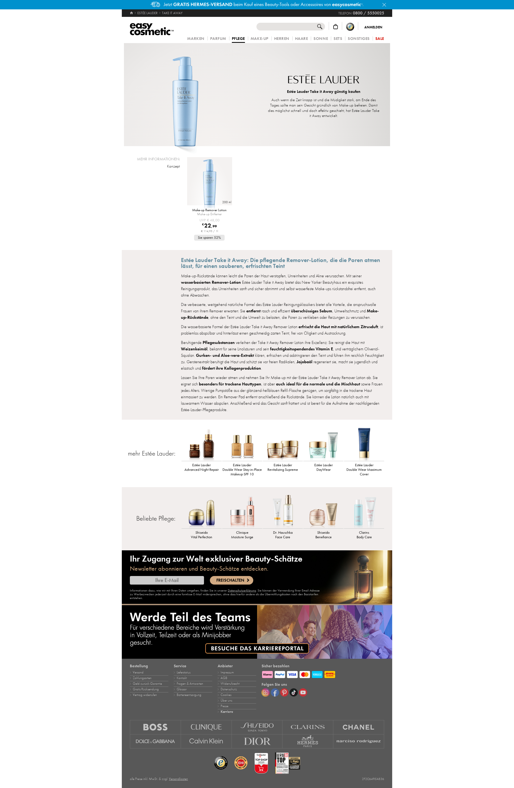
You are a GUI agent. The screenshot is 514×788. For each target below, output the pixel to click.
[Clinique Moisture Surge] (242, 511)
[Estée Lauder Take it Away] (185, 94)
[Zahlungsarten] (323, 674)
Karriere (227, 712)
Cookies (226, 695)
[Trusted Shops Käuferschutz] (350, 26)
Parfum (218, 39)
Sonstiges (359, 39)
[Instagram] (265, 692)
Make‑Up (260, 39)
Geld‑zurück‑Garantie (147, 683)
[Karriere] (257, 632)
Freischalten (230, 580)
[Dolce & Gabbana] (155, 741)
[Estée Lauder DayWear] (323, 443)
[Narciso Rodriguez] (358, 741)
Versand (138, 672)
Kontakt (182, 678)
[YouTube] (303, 692)
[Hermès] (307, 741)
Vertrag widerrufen (145, 695)
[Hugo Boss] (155, 727)
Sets (338, 39)
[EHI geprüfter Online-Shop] (241, 763)
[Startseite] (132, 13)
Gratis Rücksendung (146, 689)
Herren (281, 39)
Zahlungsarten (142, 678)
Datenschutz (229, 689)
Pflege (238, 39)
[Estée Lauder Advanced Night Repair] (202, 443)
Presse (224, 706)
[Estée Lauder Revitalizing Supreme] (283, 443)
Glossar (182, 689)
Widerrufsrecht (230, 683)
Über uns (226, 700)
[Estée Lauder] (324, 80)
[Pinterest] (284, 692)
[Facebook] (274, 692)
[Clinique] (206, 727)
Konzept (173, 166)
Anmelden (373, 27)
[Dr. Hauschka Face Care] (283, 511)
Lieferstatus (183, 672)
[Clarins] (307, 727)
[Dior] (257, 741)
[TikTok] (293, 692)
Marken (195, 39)
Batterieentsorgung (189, 695)
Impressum (227, 672)
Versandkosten (178, 779)
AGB (224, 678)
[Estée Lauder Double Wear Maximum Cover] (364, 443)
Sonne (320, 39)
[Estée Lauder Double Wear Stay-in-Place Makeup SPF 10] (242, 443)
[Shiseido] (257, 727)
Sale (379, 39)
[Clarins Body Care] (364, 511)
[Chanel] (358, 727)
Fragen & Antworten (190, 683)
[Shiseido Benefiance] (323, 511)
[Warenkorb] (335, 26)
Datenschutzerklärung (242, 590)
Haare (301, 39)
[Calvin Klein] (206, 741)
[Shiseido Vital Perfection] (202, 511)
